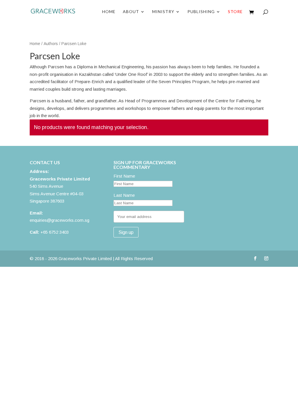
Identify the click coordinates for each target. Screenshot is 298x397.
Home (109, 12)
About (131, 12)
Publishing (201, 12)
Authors (51, 44)
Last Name (124, 195)
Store (235, 12)
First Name (124, 176)
